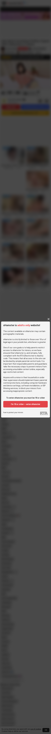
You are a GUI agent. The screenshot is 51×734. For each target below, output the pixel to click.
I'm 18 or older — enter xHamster (25, 404)
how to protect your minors (13, 412)
